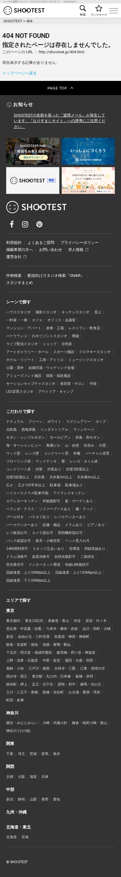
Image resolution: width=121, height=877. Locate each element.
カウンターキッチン (22, 501)
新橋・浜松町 (53, 692)
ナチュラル (15, 422)
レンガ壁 (32, 453)
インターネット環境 (44, 565)
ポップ (100, 422)
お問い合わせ (50, 249)
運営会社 (13, 256)
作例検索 (13, 275)
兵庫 (44, 777)
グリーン (35, 422)
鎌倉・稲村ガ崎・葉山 (89, 723)
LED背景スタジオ (19, 392)
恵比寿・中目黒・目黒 (23, 629)
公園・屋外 (15, 368)
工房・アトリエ (51, 360)
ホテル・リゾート (20, 360)
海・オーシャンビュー (23, 445)
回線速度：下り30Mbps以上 (28, 580)
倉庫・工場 (55, 328)
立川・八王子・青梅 (22, 692)
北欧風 (11, 429)
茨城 (33, 754)
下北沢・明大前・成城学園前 (29, 652)
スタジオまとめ (19, 282)
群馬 (44, 754)
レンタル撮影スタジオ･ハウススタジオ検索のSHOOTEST (24, 10)
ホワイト (54, 422)
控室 (39, 469)
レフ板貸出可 (16, 533)
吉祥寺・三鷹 (64, 668)
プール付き (15, 517)
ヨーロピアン (60, 437)
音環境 (74, 549)
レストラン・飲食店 (84, 328)
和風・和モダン (87, 437)
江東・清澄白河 (92, 668)
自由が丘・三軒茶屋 (34, 637)
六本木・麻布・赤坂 (62, 629)
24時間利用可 (17, 549)
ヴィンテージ (83, 429)
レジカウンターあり (70, 517)
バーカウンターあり (22, 525)
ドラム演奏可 (16, 557)
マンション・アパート (23, 328)
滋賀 (33, 777)
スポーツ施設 (63, 352)
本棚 (76, 453)
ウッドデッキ (46, 461)
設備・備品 (51, 525)
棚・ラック (84, 509)
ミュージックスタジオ (86, 360)
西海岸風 (28, 429)
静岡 (21, 799)
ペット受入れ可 (77, 541)
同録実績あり (94, 549)
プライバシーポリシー (79, 242)
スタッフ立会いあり (48, 549)
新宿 (9, 637)
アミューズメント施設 (23, 376)
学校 (93, 384)
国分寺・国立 (16, 676)
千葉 (9, 754)
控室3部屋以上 (17, 477)
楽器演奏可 (41, 557)
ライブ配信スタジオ (22, 344)
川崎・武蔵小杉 (55, 723)
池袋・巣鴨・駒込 (57, 645)
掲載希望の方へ (19, 249)
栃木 (56, 754)
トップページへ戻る (19, 73)
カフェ (37, 320)
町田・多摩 (15, 700)
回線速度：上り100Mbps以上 (78, 572)
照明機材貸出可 (70, 533)
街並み (89, 445)
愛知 (56, 799)
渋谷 (77, 621)
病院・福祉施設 (58, 376)
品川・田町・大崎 (97, 629)
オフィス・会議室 (61, 320)
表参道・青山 (58, 621)
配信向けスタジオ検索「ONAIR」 (56, 275)
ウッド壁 (13, 453)
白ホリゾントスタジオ (49, 336)
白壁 (102, 445)
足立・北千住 (42, 684)
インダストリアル (54, 429)
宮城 (24, 837)
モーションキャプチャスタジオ (31, 384)
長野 (44, 799)
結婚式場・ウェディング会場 (51, 368)
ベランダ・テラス (20, 509)
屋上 (97, 312)
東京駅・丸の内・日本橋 (51, 676)
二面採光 (87, 557)
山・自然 (72, 445)
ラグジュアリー (78, 422)
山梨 (33, 799)
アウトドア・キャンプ (55, 392)
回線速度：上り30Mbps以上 (28, 572)
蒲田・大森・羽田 (79, 660)
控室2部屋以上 (77, 469)
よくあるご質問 (41, 242)
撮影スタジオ (46, 312)
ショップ (50, 344)
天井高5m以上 (88, 477)
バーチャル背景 (97, 453)
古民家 (66, 344)
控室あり (54, 469)
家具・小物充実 (48, 541)
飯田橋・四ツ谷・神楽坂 (76, 652)
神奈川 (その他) (18, 731)
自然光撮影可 (64, 557)
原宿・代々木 (96, 621)
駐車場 (55, 485)
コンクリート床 (18, 469)
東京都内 (13, 621)
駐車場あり (74, 485)
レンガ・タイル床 (84, 461)
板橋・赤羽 (84, 676)
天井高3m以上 (60, 477)
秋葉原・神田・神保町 (72, 637)
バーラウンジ (16, 336)
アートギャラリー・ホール (27, 352)
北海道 (11, 837)
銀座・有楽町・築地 (22, 645)
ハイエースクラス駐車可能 (27, 493)
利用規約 (13, 242)
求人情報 (75, 249)
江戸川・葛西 (39, 668)
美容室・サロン (72, 384)
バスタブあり (39, 517)
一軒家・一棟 (16, 320)
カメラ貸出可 (42, 533)
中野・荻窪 (51, 660)
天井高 (39, 477)
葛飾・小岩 (15, 668)
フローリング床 (18, 461)
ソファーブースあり (55, 509)
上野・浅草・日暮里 (22, 660)
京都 (9, 777)
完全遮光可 (15, 565)
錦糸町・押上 (16, 684)
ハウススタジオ (18, 312)
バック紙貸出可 (18, 541)
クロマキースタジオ (95, 352)
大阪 (21, 777)
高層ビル (53, 445)
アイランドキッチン (69, 493)
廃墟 (75, 336)
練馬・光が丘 (90, 684)
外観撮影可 (51, 501)
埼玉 (21, 754)
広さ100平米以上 (31, 485)
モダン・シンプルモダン (25, 437)
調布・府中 (66, 684)
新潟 (9, 799)
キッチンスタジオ (75, 312)
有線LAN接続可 (77, 565)
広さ (9, 485)
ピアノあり (96, 525)
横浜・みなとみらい (22, 723)
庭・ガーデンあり (79, 501)
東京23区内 (34, 621)
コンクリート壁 (56, 453)
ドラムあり (74, 525)
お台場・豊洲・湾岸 (84, 692)
